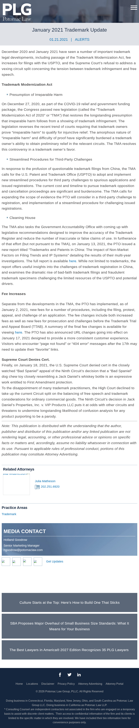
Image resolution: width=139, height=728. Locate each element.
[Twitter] (69, 674)
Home (19, 683)
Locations (32, 683)
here (72, 261)
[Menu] (134, 7)
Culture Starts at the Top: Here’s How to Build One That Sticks (69, 602)
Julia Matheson (45, 481)
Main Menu (58, 4)
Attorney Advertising (90, 683)
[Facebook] (60, 674)
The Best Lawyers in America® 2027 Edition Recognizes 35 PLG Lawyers (69, 650)
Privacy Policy (66, 683)
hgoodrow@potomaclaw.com (23, 550)
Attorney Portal (114, 683)
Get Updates (54, 561)
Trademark (9, 514)
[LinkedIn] (79, 674)
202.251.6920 (50, 486)
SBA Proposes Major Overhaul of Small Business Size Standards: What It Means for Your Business (69, 626)
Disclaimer (47, 683)
